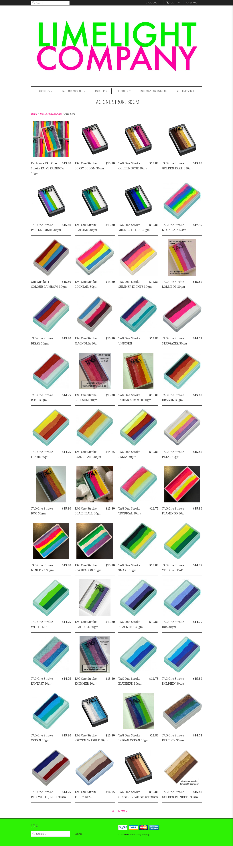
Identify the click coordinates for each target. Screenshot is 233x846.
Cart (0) (176, 3)
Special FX (124, 91)
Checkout (192, 3)
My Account (153, 3)
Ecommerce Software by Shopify (133, 834)
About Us (45, 91)
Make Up (101, 91)
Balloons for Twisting (154, 91)
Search (78, 833)
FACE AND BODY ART (73, 91)
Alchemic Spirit (185, 91)
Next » (122, 811)
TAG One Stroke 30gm (116, 102)
